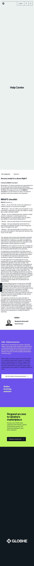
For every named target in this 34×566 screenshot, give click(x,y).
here (2, 369)
